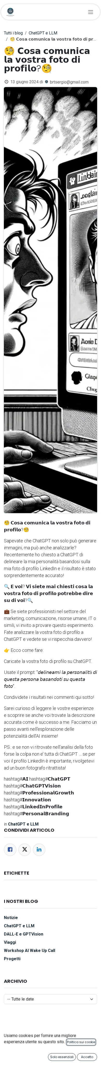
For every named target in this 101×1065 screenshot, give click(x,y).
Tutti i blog (13, 33)
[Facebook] (10, 850)
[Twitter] (24, 850)
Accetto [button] (87, 1057)
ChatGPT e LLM (43, 33)
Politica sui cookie (81, 1042)
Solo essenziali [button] (62, 1057)
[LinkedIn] (39, 850)
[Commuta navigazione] (90, 12)
